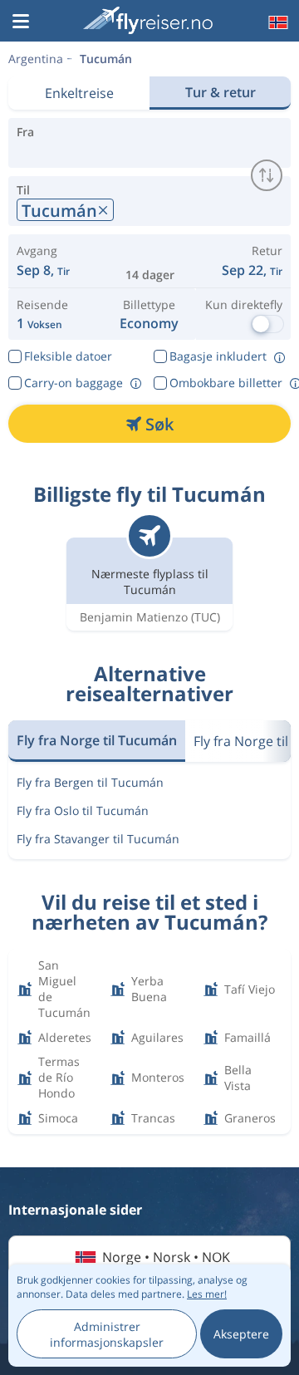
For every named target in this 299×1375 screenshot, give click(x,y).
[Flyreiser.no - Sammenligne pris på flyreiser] (148, 20)
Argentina (35, 58)
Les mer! (207, 1294)
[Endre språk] (276, 22)
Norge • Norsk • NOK (166, 1257)
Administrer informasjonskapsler (107, 1334)
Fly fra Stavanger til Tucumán (98, 839)
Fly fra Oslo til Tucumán (83, 810)
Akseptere (241, 1334)
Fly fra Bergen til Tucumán (90, 782)
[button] (21, 22)
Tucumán (106, 58)
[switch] (266, 175)
